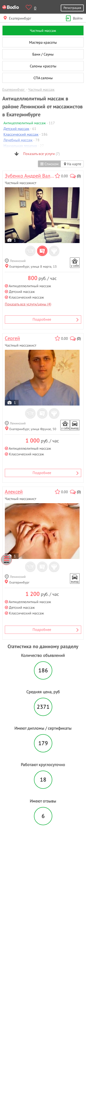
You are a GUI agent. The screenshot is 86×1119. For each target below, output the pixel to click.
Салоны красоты (43, 66)
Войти (78, 18)
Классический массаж (21, 134)
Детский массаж (16, 128)
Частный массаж (43, 30)
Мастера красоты (43, 42)
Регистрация (72, 8)
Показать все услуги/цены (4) (28, 304)
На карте (73, 164)
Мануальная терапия (20, 145)
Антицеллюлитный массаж (24, 123)
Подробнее (42, 319)
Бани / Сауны (43, 54)
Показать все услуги (41, 153)
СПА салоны (43, 78)
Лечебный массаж (18, 140)
